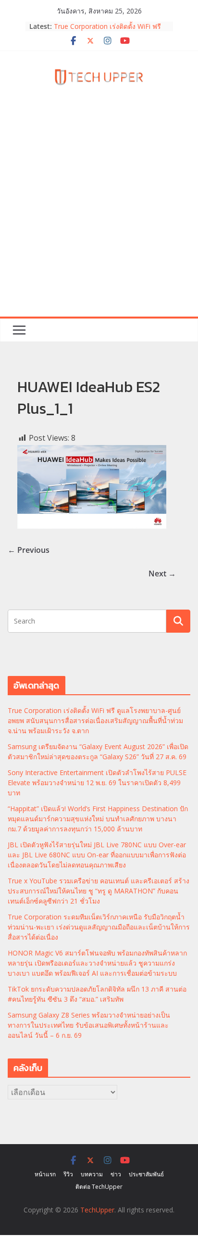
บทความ (92, 1174)
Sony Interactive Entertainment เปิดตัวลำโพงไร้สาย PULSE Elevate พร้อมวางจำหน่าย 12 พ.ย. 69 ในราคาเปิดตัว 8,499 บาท (97, 782)
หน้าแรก (45, 1174)
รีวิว (68, 1174)
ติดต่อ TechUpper (99, 1187)
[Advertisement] (99, 213)
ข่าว (116, 1174)
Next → (162, 573)
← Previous (29, 550)
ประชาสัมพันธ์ (146, 1174)
